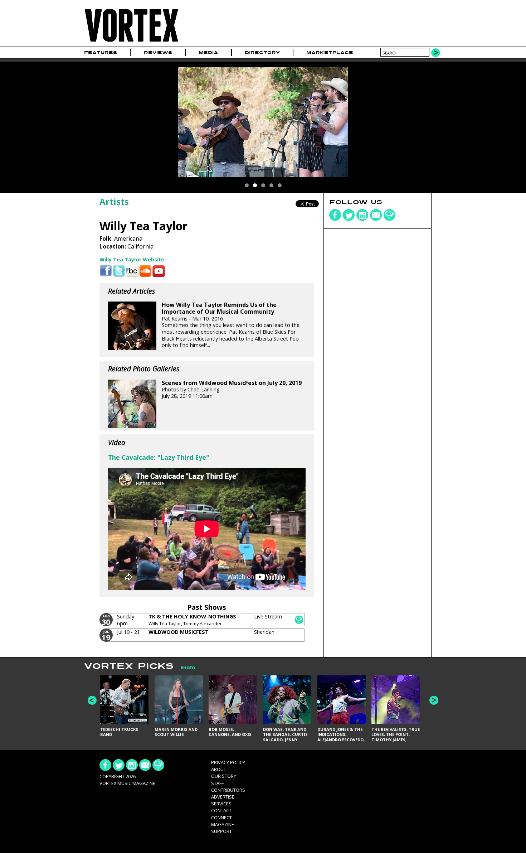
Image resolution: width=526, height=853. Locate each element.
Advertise (222, 797)
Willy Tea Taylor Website (131, 259)
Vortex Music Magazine (127, 783)
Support (221, 831)
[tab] (184, 668)
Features (100, 53)
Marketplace (329, 53)
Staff (217, 783)
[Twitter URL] (119, 271)
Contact (221, 810)
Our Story (223, 776)
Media (208, 53)
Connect (221, 817)
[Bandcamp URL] (132, 271)
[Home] (131, 42)
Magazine (222, 824)
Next (433, 700)
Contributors (228, 790)
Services (221, 803)
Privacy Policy (228, 762)
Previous (92, 700)
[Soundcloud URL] (145, 271)
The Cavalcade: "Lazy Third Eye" (158, 457)
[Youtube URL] (158, 271)
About (218, 769)
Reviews (158, 53)
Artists (114, 201)
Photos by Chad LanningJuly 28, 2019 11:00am (232, 390)
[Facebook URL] (105, 271)
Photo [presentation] (188, 668)
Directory (262, 53)
